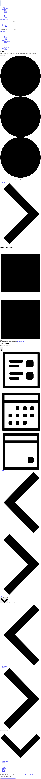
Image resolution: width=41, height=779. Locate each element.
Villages (5, 39)
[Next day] (21, 594)
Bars (5, 15)
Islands (5, 11)
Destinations (4, 9)
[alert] (20, 272)
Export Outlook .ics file (6, 765)
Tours (5, 44)
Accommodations (7, 14)
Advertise (5, 26)
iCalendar (3, 762)
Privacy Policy (25, 774)
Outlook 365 (4, 763)
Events (3, 24)
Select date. (10, 602)
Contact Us (4, 25)
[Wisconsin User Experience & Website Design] (8, 778)
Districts (5, 10)
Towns (5, 12)
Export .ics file (4, 764)
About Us (4, 46)
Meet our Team (6, 23)
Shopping (5, 45)
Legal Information (30, 774)
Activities (5, 17)
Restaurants (6, 16)
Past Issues (6, 8)
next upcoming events (20, 294)
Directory (3, 40)
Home (3, 33)
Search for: (2, 21)
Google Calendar (5, 761)
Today (1, 596)
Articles (3, 7)
